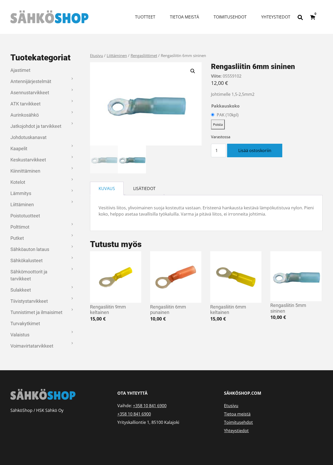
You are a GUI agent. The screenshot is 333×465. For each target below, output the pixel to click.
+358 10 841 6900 (149, 406)
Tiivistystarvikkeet (29, 301)
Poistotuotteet (25, 215)
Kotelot (17, 182)
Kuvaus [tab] (107, 188)
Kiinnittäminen (25, 171)
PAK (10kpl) (228, 115)
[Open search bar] (300, 17)
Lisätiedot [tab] (144, 188)
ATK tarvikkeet (25, 103)
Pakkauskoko (225, 106)
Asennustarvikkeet (29, 92)
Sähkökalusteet (26, 260)
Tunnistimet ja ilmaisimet (36, 312)
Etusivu (96, 55)
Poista (218, 124)
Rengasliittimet (144, 55)
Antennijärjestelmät (30, 81)
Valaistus (19, 334)
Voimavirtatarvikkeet (31, 346)
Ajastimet (20, 70)
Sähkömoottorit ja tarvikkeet (28, 275)
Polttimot (19, 227)
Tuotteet (145, 17)
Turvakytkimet (25, 323)
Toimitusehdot (230, 17)
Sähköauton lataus (29, 249)
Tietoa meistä (184, 17)
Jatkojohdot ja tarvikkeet (35, 126)
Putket (17, 238)
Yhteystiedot (275, 17)
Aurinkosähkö (24, 115)
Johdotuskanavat (28, 137)
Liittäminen (22, 204)
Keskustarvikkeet (28, 159)
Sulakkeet (20, 290)
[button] (192, 71)
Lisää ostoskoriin (254, 150)
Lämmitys (20, 193)
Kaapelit (18, 148)
